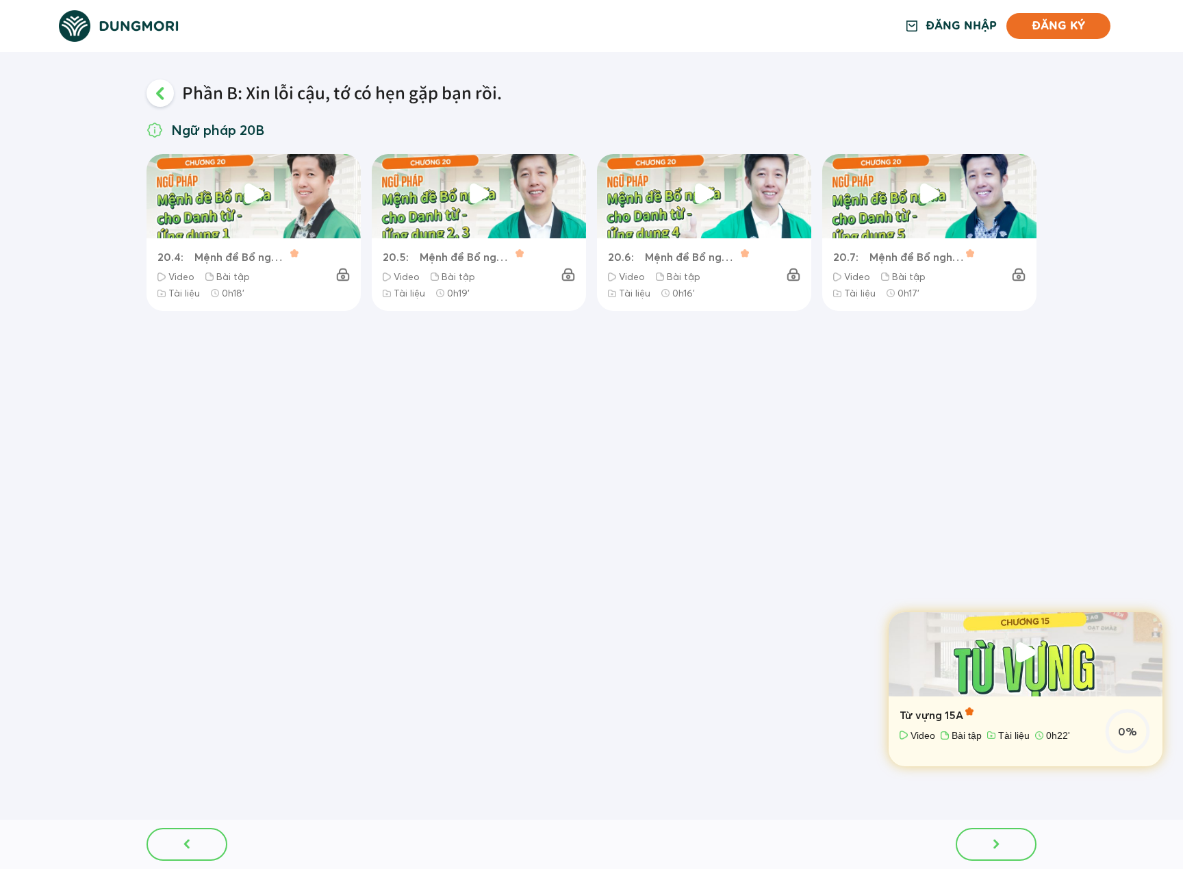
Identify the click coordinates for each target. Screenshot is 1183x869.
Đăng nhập (961, 26)
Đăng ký (1058, 25)
